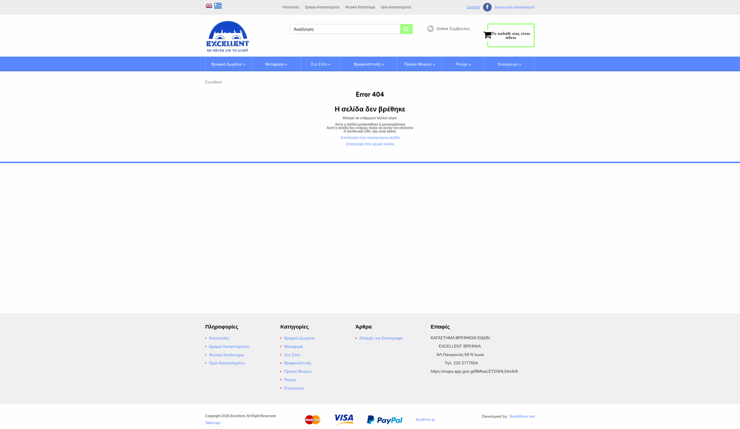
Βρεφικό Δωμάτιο (228, 64)
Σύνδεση (473, 7)
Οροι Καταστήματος (396, 7)
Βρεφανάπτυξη (369, 64)
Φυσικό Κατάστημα (360, 7)
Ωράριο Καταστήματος (322, 7)
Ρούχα (463, 64)
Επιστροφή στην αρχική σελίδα (370, 144)
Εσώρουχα (509, 64)
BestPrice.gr (425, 420)
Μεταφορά (276, 64)
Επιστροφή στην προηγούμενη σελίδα (370, 138)
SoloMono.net (522, 416)
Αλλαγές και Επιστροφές (381, 338)
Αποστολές (290, 7)
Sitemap (212, 422)
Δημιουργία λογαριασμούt (515, 7)
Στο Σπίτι (321, 64)
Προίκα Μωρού (419, 64)
